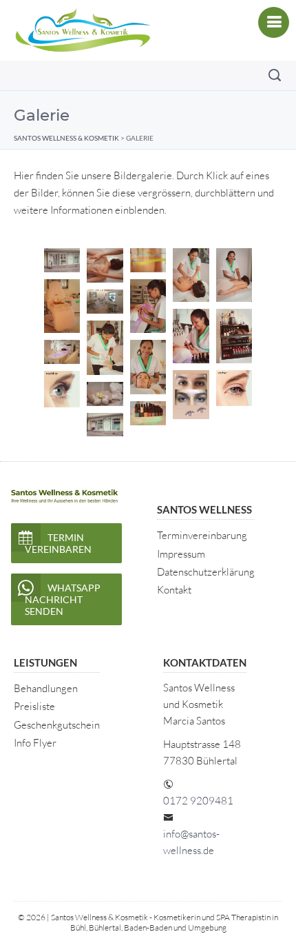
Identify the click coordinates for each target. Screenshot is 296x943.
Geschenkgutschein (57, 724)
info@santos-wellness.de (191, 842)
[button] (62, 260)
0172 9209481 (198, 800)
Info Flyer (35, 742)
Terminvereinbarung (202, 535)
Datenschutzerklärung (206, 571)
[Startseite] (82, 30)
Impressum (181, 553)
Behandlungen (46, 688)
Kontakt (174, 589)
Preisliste (34, 706)
